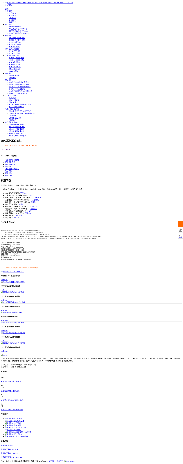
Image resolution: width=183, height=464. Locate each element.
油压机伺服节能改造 (17, 127)
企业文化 (12, 18)
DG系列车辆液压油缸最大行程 (20, 93)
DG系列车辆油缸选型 (17, 89)
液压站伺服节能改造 (17, 129)
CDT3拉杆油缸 (14, 47)
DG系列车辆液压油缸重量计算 (20, 91)
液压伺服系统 (14, 75)
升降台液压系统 (15, 27)
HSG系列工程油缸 (12, 49)
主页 (6, 145)
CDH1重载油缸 (15, 62)
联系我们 (12, 22)
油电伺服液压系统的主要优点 (20, 111)
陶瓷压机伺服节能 (16, 133)
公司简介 (12, 13)
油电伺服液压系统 (12, 109)
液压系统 (8, 24)
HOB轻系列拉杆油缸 (17, 40)
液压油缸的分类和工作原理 (11, 381)
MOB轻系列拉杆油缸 (17, 38)
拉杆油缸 (8, 35)
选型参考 (12, 120)
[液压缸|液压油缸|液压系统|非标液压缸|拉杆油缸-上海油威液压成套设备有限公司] (35, 3)
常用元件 (12, 116)
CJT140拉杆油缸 (15, 44)
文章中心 (69, 3)
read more (4, 280)
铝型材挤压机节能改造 (17, 136)
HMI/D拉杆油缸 (15, 42)
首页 (6, 9)
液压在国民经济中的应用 (10, 391)
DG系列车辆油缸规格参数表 (19, 87)
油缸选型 (8, 171)
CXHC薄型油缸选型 (16, 107)
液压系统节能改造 (12, 122)
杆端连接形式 (10, 162)
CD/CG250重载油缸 (16, 58)
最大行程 (8, 175)
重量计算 (8, 173)
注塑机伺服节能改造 (17, 124)
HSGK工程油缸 (15, 51)
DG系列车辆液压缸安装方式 (19, 82)
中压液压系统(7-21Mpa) (18, 29)
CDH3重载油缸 (15, 67)
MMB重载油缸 (14, 71)
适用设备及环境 (15, 118)
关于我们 (8, 11)
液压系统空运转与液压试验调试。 (13, 400)
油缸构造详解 (14, 100)
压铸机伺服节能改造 (17, 131)
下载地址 (23, 193)
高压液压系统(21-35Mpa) (18, 31)
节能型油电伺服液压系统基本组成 (22, 113)
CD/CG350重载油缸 (16, 60)
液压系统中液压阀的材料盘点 (12, 410)
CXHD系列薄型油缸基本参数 (20, 104)
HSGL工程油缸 (15, 53)
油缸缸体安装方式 (12, 160)
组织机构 (12, 20)
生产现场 (12, 15)
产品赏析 (8, 5)
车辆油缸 (8, 80)
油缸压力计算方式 (12, 169)
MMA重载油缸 (14, 69)
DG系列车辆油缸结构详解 (19, 84)
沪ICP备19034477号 (56, 461)
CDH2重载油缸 (15, 64)
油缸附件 (12, 102)
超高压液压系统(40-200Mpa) (19, 33)
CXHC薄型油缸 (11, 96)
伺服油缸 (8, 73)
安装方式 (12, 98)
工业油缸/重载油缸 (12, 55)
